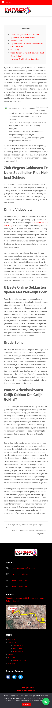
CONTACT (12, 664)
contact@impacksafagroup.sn (23, 568)
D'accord (26, 704)
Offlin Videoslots (17, 41)
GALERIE (11, 657)
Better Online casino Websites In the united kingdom (29, 532)
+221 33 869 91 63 (19, 580)
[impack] (16, 10)
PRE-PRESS (17, 648)
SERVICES (12, 642)
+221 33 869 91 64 (19, 586)
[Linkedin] (14, 677)
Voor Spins (15, 50)
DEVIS (10, 654)
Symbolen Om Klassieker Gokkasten (25, 59)
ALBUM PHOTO (19, 660)
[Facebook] (8, 677)
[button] (46, 701)
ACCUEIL (11, 639)
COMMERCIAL (18, 645)
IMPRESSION (18, 651)
